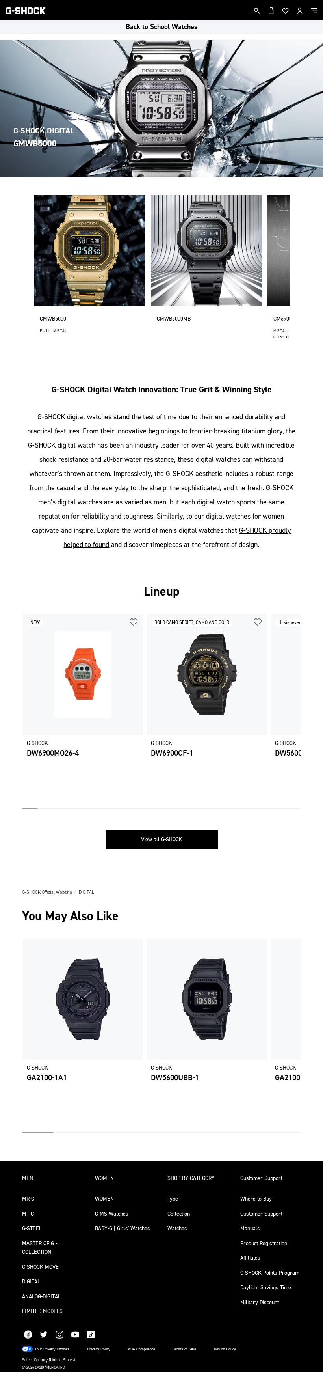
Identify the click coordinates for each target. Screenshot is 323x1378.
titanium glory (261, 431)
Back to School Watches (161, 27)
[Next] (283, 269)
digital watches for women (245, 516)
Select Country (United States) (48, 1360)
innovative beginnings (148, 431)
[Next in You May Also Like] (295, 1036)
